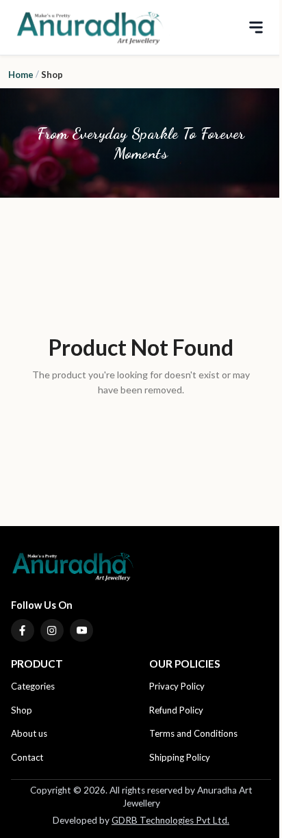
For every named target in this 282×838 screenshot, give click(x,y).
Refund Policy (176, 710)
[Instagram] (52, 630)
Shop (21, 710)
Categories (33, 686)
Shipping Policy (179, 757)
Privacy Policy (177, 686)
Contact (27, 757)
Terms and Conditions (193, 733)
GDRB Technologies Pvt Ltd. (170, 820)
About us (29, 733)
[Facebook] (22, 630)
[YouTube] (81, 630)
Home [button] (21, 74)
